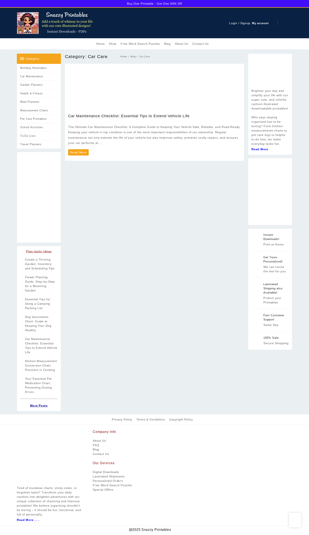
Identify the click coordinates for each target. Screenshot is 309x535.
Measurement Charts (34, 110)
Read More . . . (28, 520)
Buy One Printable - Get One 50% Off (154, 3)
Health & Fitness (31, 93)
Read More (79, 152)
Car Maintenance (31, 76)
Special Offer (102, 489)
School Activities (31, 127)
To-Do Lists (28, 135)
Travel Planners (31, 144)
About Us (99, 440)
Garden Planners (31, 84)
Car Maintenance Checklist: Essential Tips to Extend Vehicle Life (129, 116)
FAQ (96, 445)
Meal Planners (30, 101)
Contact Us (101, 454)
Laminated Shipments (108, 476)
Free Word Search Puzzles (112, 485)
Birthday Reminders (33, 68)
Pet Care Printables (33, 118)
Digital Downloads (106, 472)
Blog (96, 449)
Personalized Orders (108, 480)
